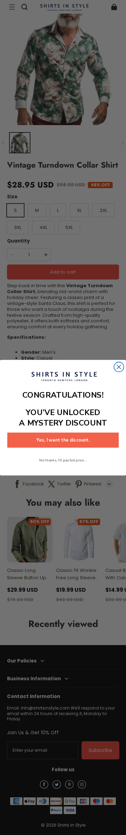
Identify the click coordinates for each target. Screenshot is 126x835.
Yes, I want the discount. (63, 440)
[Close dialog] (119, 366)
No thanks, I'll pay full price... (62, 460)
